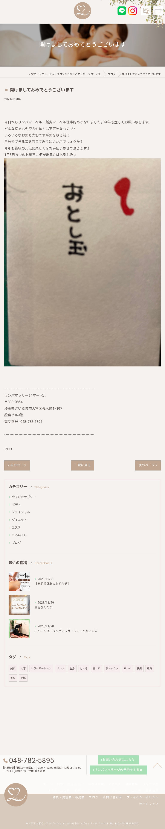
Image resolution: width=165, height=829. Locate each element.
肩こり (97, 668)
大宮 (23, 668)
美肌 (23, 677)
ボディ (16, 504)
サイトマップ (149, 804)
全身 (72, 668)
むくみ (84, 668)
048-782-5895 (31, 422)
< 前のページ (17, 465)
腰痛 (139, 668)
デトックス (112, 668)
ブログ (8, 449)
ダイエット (19, 520)
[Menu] (158, 10)
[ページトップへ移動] (157, 765)
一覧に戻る (83, 465)
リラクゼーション (41, 668)
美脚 (12, 677)
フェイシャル (21, 512)
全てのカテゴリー (24, 497)
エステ (16, 527)
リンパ (127, 668)
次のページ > (148, 465)
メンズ (60, 668)
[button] (82, 264)
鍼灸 (12, 668)
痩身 (149, 668)
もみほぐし (19, 535)
